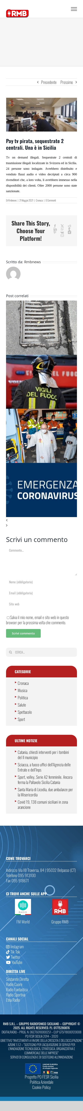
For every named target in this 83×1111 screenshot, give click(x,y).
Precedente (49, 82)
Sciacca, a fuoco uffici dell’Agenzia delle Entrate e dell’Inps (44, 767)
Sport (21, 719)
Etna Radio (13, 1000)
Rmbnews (12, 200)
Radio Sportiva (15, 995)
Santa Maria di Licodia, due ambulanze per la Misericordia (45, 792)
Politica (23, 697)
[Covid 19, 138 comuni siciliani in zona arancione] (41, 465)
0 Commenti (51, 200)
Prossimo (66, 82)
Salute (22, 704)
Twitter (15, 957)
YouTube (16, 962)
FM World (23, 922)
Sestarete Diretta (17, 979)
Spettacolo (25, 712)
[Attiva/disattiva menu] (74, 9)
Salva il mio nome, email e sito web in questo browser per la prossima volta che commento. (37, 619)
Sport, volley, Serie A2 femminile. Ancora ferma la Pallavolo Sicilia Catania (45, 779)
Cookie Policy (41, 1087)
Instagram (17, 946)
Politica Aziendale (41, 1082)
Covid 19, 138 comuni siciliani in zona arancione (43, 804)
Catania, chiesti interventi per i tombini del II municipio (43, 754)
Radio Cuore (14, 984)
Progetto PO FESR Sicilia (41, 1077)
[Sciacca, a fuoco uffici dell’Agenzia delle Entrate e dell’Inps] (41, 357)
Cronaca (39, 200)
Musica (22, 690)
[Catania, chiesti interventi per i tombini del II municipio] (41, 303)
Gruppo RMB (59, 922)
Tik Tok (15, 952)
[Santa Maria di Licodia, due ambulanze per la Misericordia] (41, 411)
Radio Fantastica (17, 989)
